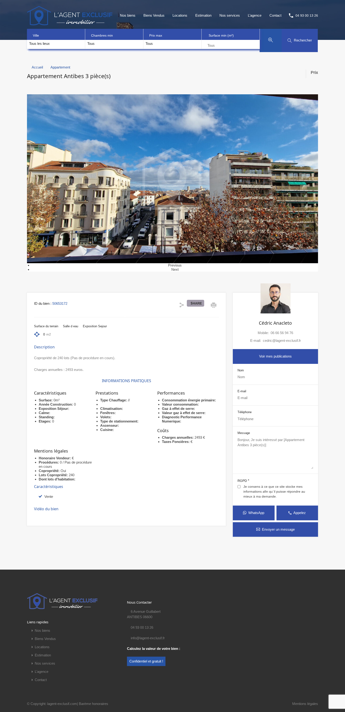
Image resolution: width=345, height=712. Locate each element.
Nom (241, 370)
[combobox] (39, 43)
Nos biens (127, 15)
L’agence (254, 15)
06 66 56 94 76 (282, 333)
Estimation (203, 15)
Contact (275, 15)
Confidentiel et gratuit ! (146, 661)
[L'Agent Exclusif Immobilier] (69, 15)
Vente (48, 497)
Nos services (229, 15)
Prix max (155, 35)
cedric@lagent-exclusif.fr (282, 341)
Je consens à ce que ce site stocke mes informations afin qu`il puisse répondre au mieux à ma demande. (274, 491)
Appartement (60, 67)
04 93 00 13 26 (306, 15)
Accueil (37, 67)
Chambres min (102, 35)
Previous (175, 265)
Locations (179, 15)
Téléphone (245, 412)
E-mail (242, 391)
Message (244, 433)
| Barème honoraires (92, 704)
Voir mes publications (275, 356)
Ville (36, 35)
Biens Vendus (154, 15)
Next (175, 269)
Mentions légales (305, 704)
